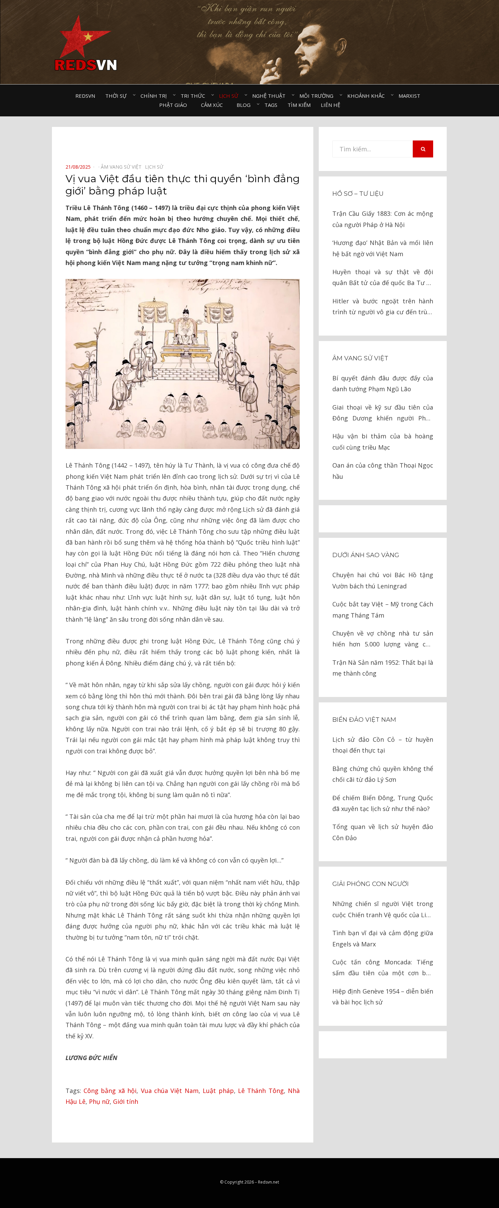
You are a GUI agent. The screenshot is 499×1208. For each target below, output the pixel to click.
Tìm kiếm (299, 104)
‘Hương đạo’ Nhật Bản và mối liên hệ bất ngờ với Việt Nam (382, 248)
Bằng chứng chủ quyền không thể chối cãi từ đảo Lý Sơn (382, 774)
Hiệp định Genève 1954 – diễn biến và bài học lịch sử (382, 996)
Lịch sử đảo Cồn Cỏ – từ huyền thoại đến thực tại (382, 744)
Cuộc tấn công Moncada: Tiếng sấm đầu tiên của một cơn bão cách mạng (382, 968)
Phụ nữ (99, 1101)
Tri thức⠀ (195, 95)
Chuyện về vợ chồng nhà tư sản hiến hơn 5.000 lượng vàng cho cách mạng (382, 639)
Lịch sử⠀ (230, 95)
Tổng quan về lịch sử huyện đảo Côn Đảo (382, 832)
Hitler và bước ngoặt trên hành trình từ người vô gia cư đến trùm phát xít (382, 307)
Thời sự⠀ (117, 95)
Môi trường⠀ (318, 95)
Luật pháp (218, 1091)
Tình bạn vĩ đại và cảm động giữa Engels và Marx (382, 938)
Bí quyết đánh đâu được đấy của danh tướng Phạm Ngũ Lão (382, 383)
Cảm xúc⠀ (213, 104)
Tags (270, 104)
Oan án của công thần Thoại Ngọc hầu (382, 470)
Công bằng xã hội (110, 1091)
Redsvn (85, 95)
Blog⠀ (245, 104)
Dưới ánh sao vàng (365, 555)
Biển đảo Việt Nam (364, 719)
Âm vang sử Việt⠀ (123, 167)
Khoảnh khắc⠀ (367, 95)
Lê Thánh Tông (261, 1091)
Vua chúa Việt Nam (170, 1091)
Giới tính (125, 1101)
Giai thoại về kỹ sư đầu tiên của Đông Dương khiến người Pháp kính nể (382, 413)
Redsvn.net (268, 1182)
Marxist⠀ (411, 95)
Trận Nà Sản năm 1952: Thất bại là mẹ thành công (382, 667)
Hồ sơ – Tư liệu (358, 193)
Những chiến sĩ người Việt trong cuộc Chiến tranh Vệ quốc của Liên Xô (382, 910)
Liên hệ (330, 104)
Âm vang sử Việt (360, 358)
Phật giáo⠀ (175, 104)
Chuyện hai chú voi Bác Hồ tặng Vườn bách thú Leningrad (382, 580)
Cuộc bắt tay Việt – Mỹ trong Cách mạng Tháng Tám (382, 609)
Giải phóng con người (370, 884)
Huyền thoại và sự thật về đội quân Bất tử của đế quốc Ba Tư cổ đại (382, 278)
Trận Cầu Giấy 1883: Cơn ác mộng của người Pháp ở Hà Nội (382, 218)
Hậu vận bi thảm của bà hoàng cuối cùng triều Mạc (382, 441)
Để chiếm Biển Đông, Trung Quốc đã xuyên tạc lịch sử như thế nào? (382, 803)
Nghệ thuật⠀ (270, 95)
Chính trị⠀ (155, 95)
